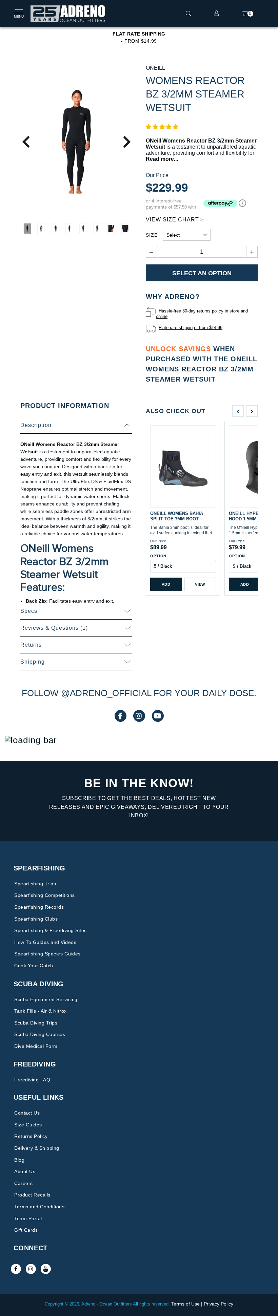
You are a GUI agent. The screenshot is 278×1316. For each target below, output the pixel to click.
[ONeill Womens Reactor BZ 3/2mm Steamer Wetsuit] (76, 141)
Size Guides (28, 1124)
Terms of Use (185, 1304)
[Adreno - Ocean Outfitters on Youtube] (46, 1269)
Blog (19, 1160)
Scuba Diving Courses (39, 1034)
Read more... (162, 159)
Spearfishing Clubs (36, 919)
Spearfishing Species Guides (47, 953)
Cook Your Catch (33, 965)
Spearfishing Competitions (44, 895)
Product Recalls (32, 1195)
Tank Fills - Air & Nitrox (40, 1011)
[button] (162, 127)
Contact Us (27, 1113)
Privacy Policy (218, 1304)
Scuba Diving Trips (35, 1023)
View (200, 584)
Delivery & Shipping (36, 1148)
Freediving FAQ (32, 1079)
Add (166, 584)
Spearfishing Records (39, 907)
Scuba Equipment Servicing (46, 999)
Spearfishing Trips (35, 883)
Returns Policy (30, 1136)
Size (152, 235)
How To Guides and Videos (45, 942)
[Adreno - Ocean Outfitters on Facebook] (16, 1269)
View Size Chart (172, 219)
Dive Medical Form (36, 1046)
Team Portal (28, 1218)
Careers (23, 1183)
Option (158, 556)
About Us (24, 1171)
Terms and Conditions (39, 1206)
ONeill (155, 68)
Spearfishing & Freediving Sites (50, 930)
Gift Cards (26, 1230)
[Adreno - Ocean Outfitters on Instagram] (31, 1269)
